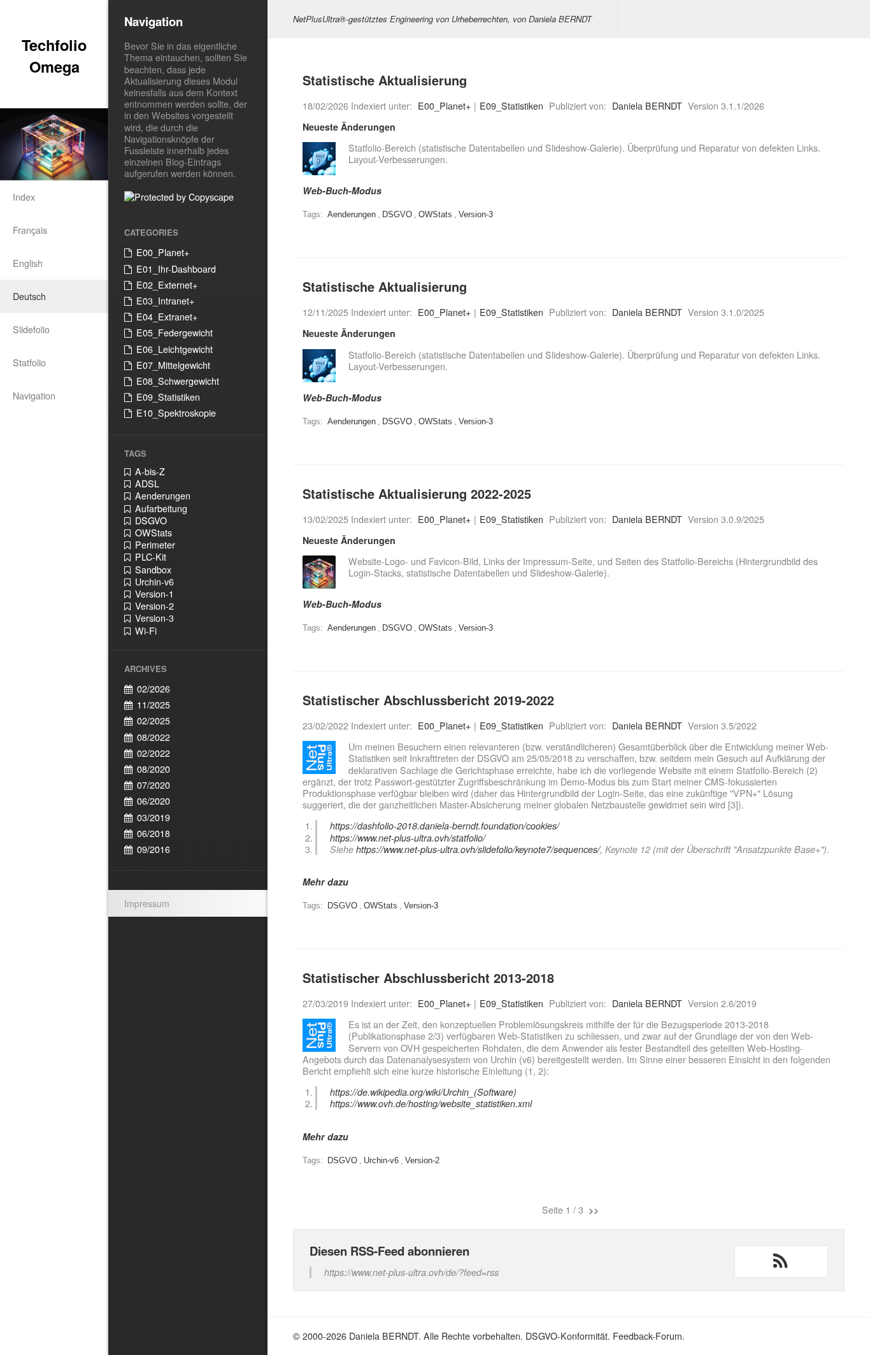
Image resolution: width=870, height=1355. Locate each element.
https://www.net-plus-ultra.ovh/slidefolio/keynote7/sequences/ (478, 849)
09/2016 (153, 849)
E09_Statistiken (168, 397)
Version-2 (154, 605)
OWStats (153, 532)
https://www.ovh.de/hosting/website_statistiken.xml (431, 1103)
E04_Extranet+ (166, 316)
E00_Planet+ (162, 252)
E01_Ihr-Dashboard (176, 268)
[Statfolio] (319, 158)
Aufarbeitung (161, 508)
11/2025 (153, 704)
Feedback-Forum (647, 1336)
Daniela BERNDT (647, 105)
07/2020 (153, 784)
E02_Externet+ (166, 284)
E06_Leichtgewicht (174, 349)
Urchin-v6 (154, 581)
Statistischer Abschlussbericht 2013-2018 (428, 977)
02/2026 (153, 688)
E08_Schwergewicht (177, 381)
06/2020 (153, 800)
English (28, 263)
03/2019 (153, 817)
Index (24, 196)
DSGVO (151, 520)
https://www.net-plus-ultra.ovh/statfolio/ (407, 837)
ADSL (147, 483)
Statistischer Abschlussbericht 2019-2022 (428, 700)
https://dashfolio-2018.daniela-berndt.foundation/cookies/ (444, 825)
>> (593, 1209)
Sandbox (153, 569)
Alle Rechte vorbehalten (472, 1336)
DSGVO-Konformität (566, 1336)
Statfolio (29, 362)
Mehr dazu (325, 881)
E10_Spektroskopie (176, 412)
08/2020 (153, 769)
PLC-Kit (150, 556)
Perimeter (155, 544)
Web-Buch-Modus (342, 190)
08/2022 (153, 737)
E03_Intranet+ (165, 300)
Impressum (146, 903)
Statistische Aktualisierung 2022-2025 (417, 493)
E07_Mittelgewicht (173, 365)
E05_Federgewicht (174, 332)
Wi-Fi (146, 630)
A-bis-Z (150, 471)
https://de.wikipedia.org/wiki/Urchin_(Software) (423, 1092)
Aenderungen (162, 495)
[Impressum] (319, 572)
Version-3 (154, 618)
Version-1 (154, 593)
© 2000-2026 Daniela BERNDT (355, 1336)
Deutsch (29, 296)
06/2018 (153, 833)
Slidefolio (31, 329)
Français (30, 230)
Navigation (34, 395)
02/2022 (153, 753)
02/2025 (153, 720)
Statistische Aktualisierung (385, 80)
